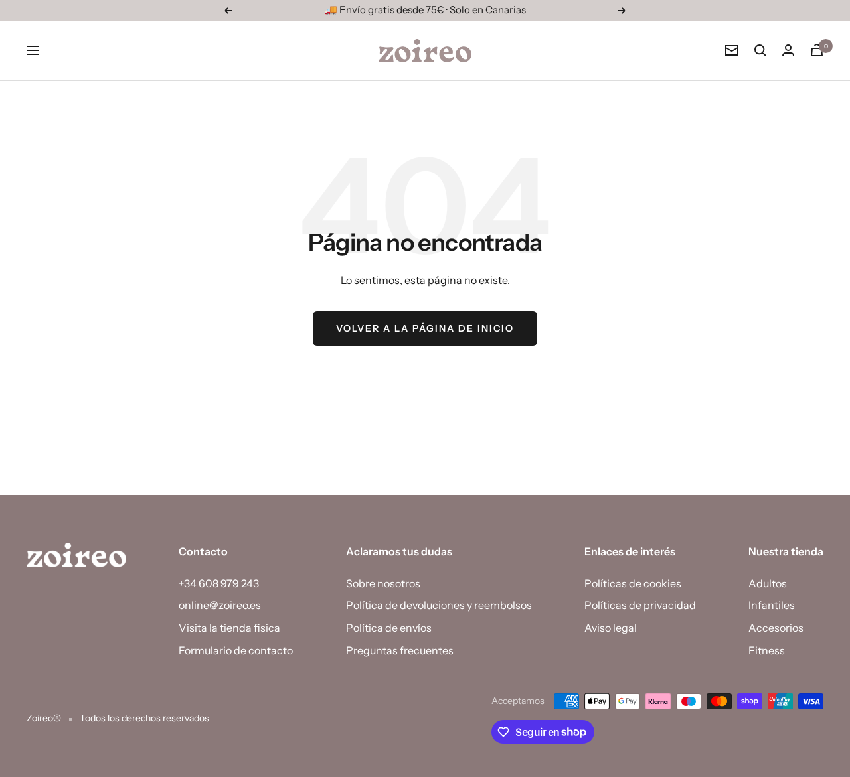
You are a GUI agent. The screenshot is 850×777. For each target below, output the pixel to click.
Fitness (766, 650)
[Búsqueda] (760, 50)
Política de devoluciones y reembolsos (439, 605)
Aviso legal (610, 627)
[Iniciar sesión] (788, 50)
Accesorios (776, 627)
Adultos (767, 583)
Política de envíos (389, 627)
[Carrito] (816, 50)
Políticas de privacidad (640, 605)
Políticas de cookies (632, 583)
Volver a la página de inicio (425, 328)
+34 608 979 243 (219, 583)
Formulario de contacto (236, 650)
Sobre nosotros (383, 583)
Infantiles (771, 605)
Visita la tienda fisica (229, 627)
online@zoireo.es (220, 605)
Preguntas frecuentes (400, 650)
